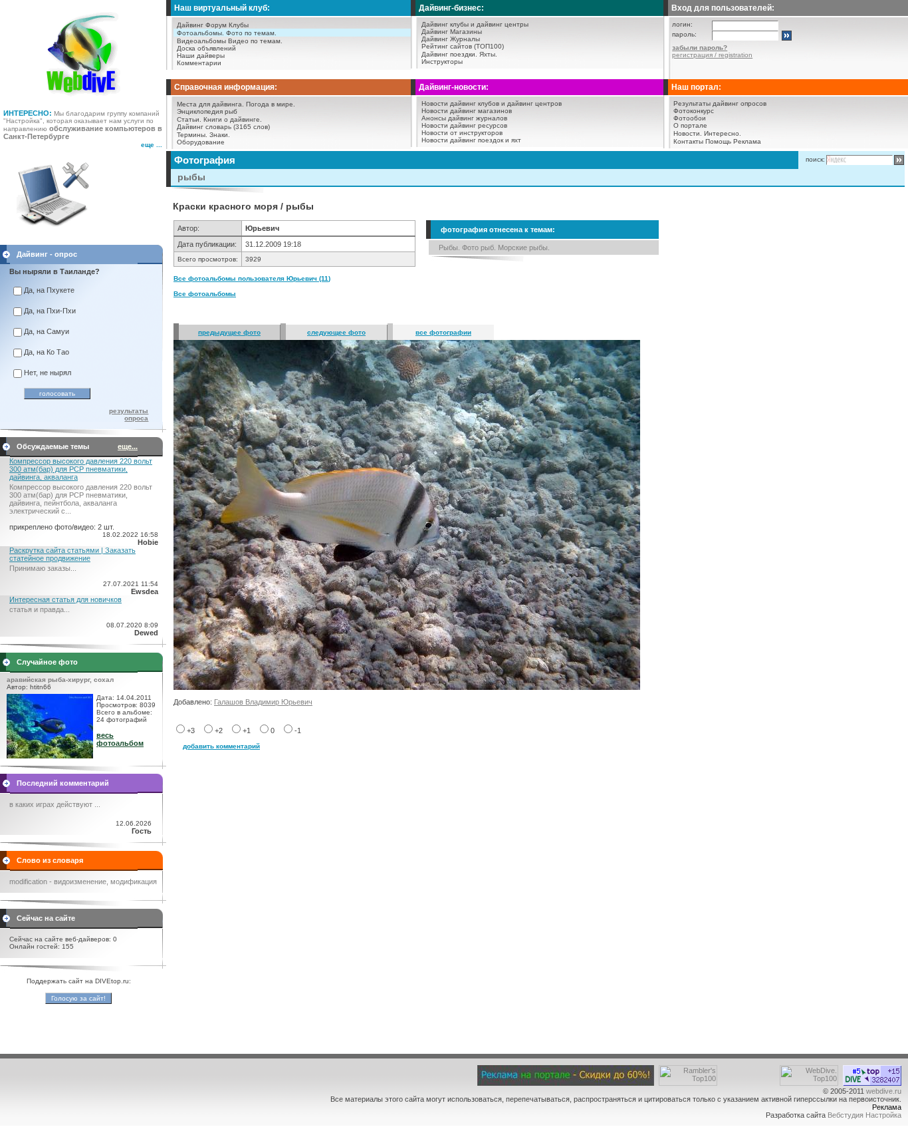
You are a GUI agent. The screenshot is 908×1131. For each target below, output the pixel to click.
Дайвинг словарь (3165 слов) (223, 126)
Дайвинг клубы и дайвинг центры (474, 24)
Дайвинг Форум (202, 25)
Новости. (687, 133)
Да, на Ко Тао (46, 352)
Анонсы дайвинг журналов (464, 118)
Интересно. (722, 133)
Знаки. (219, 134)
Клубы (239, 25)
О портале (690, 125)
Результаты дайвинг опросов (719, 103)
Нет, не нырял (47, 373)
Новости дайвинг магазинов (466, 110)
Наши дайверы (201, 55)
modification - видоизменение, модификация (83, 882)
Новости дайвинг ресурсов (464, 125)
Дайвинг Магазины (451, 31)
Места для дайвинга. (210, 104)
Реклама (747, 141)
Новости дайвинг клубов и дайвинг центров (491, 103)
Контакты (688, 141)
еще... (128, 446)
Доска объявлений (206, 48)
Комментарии (199, 63)
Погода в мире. (270, 104)
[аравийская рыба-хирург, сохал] (50, 756)
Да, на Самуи (46, 331)
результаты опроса (128, 414)
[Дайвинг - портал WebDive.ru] (83, 100)
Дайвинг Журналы (450, 39)
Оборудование (201, 142)
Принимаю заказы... (42, 568)
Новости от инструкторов (462, 132)
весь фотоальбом (120, 739)
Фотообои (689, 118)
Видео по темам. (255, 41)
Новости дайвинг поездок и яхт (471, 140)
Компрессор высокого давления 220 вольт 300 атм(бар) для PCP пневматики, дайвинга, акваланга (80, 469)
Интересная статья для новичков (65, 599)
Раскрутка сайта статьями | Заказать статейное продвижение (72, 554)
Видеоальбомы (201, 41)
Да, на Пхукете (49, 290)
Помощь (718, 141)
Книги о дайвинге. (232, 119)
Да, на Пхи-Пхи (50, 311)
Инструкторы (442, 61)
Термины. (192, 134)
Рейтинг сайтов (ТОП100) (462, 46)
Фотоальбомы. (200, 33)
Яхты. (488, 54)
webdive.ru (883, 1091)
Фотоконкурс (693, 110)
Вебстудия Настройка (864, 1115)
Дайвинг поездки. (449, 54)
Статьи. (189, 119)
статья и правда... (39, 609)
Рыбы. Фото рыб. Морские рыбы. (494, 247)
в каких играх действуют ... (54, 804)
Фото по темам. (251, 33)
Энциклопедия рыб (207, 111)
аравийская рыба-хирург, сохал (60, 679)
